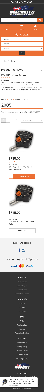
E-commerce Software (19, 388)
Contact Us (22, 311)
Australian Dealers (22, 333)
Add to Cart (24, 176)
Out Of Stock (22, 231)
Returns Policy (22, 351)
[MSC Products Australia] (22, 11)
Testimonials (22, 325)
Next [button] (42, 70)
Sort (17, 119)
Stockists (22, 329)
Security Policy (22, 355)
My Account (22, 282)
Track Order (22, 290)
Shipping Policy (22, 359)
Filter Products (9, 61)
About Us (22, 303)
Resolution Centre (22, 294)
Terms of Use (22, 343)
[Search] (40, 20)
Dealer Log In (22, 286)
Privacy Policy (22, 347)
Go (22, 53)
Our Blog (22, 307)
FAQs (22, 321)
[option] (22, 82)
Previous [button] (40, 70)
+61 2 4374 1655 (23, 1)
